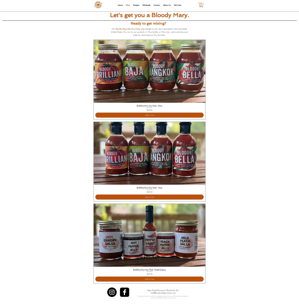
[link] (201, 4)
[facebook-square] (124, 292)
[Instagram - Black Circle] (112, 292)
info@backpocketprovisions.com (163, 293)
